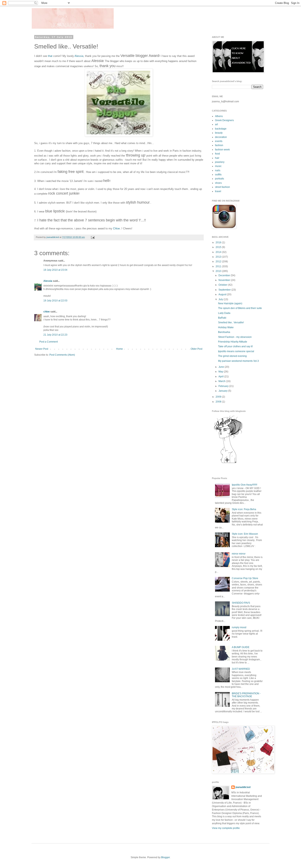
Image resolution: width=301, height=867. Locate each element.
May (221, 371)
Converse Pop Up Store (245, 578)
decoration (221, 137)
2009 (219, 396)
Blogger (165, 857)
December (224, 275)
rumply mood (239, 627)
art (216, 124)
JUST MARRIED (241, 668)
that (50, 55)
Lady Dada (224, 313)
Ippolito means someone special (236, 351)
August (222, 294)
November (224, 280)
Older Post (196, 348)
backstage (220, 128)
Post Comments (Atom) (62, 354)
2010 (219, 271)
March (222, 381)
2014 (219, 252)
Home (119, 348)
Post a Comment (48, 341)
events (218, 141)
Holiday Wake (226, 327)
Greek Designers (224, 120)
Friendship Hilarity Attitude (232, 341)
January (223, 390)
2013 (219, 256)
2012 (219, 261)
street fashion (222, 187)
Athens (219, 116)
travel (218, 191)
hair (217, 158)
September (224, 289)
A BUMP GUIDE (240, 647)
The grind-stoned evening (232, 356)
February (223, 386)
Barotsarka (224, 332)
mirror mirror (239, 553)
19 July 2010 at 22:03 (55, 300)
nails (217, 170)
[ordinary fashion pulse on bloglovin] (228, 462)
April (221, 376)
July (221, 299)
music (218, 166)
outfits (218, 174)
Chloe (116, 228)
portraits (219, 178)
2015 (219, 247)
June (221, 366)
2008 (219, 401)
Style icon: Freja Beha (244, 509)
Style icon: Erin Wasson (245, 533)
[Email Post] (92, 237)
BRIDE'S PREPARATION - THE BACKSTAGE (246, 695)
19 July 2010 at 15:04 (55, 269)
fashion (219, 145)
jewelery (219, 162)
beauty (219, 132)
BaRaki (222, 317)
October (223, 284)
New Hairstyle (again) (230, 303)
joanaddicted (53, 237)
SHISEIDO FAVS (241, 602)
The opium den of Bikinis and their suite (240, 308)
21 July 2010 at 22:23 (55, 334)
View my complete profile (226, 828)
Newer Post (41, 348)
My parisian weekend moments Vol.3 (238, 361)
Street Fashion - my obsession (235, 337)
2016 (219, 242)
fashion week (222, 149)
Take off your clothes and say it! (235, 346)
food (217, 153)
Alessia (79, 55)
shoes (218, 183)
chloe (46, 311)
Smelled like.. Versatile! (231, 322)
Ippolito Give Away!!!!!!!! (244, 484)
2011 (219, 266)
